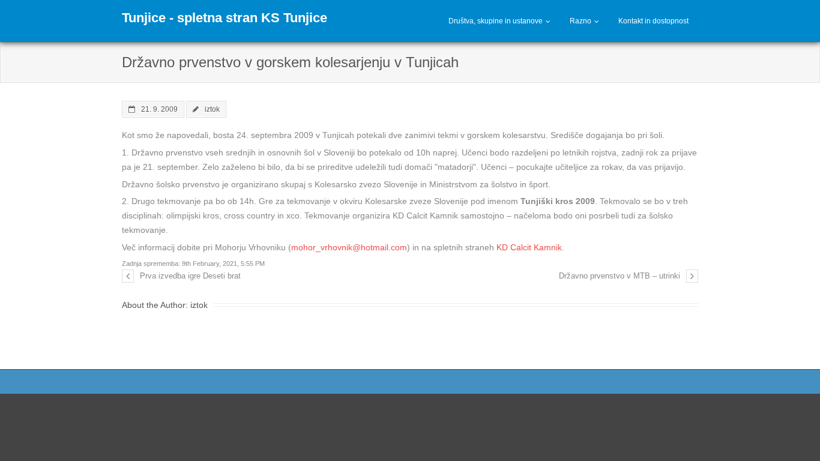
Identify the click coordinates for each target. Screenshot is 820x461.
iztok (212, 109)
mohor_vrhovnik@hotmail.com (349, 247)
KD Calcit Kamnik (529, 247)
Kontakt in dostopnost (653, 21)
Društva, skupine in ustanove (495, 21)
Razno (580, 21)
